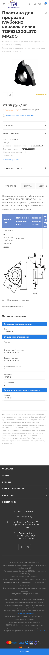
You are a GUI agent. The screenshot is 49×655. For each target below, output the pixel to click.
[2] (39, 94)
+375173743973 (40, 631)
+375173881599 (25, 511)
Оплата (28, 186)
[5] (45, 94)
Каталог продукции (13, 489)
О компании (9, 502)
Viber (28, 547)
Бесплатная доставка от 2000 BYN (20, 115)
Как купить (8, 495)
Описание (10, 186)
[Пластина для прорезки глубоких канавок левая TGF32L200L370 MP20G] (24, 73)
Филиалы (7, 469)
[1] (36, 94)
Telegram (21, 547)
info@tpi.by (26, 516)
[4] (43, 94)
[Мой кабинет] (39, 4)
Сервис (6, 475)
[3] (41, 94)
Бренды (6, 482)
